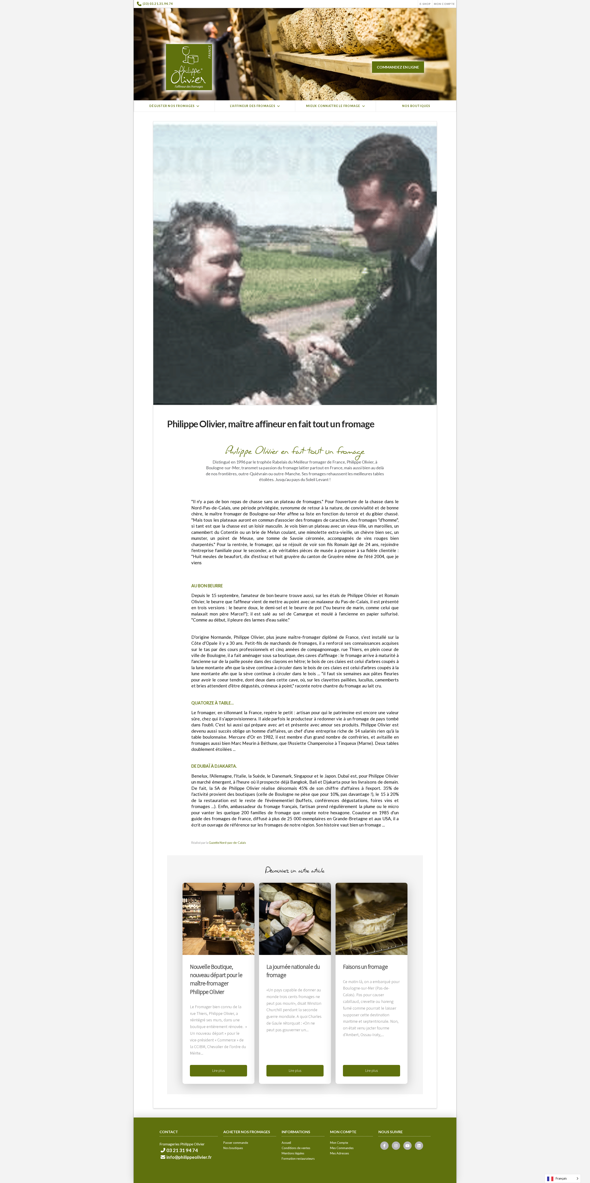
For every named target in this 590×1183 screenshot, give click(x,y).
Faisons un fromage (365, 966)
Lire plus (218, 1070)
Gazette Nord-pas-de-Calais (227, 842)
